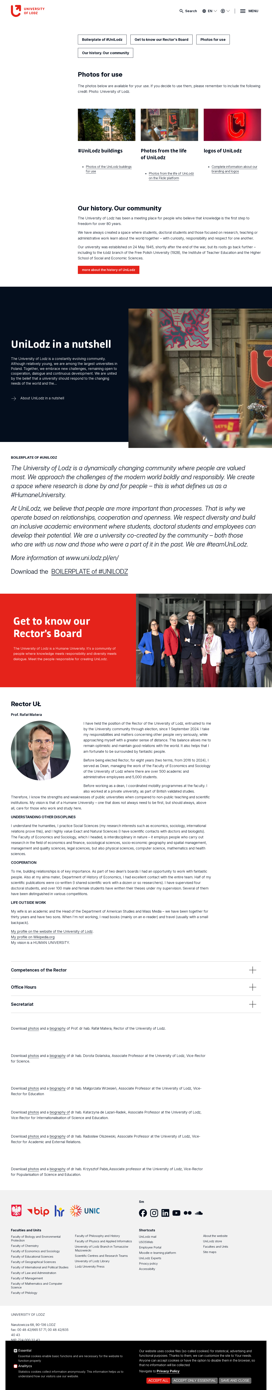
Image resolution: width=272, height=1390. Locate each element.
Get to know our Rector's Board (161, 39)
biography (58, 1028)
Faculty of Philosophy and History (97, 1236)
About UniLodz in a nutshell (42, 398)
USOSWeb (146, 1242)
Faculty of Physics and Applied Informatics (103, 1241)
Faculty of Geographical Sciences (33, 1262)
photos (33, 1028)
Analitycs (25, 1366)
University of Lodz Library (92, 1261)
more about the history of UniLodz (108, 270)
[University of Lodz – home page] (41, 11)
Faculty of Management (27, 1278)
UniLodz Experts (150, 1258)
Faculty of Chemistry (25, 1246)
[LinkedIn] (166, 1213)
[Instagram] (155, 1213)
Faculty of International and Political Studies (39, 1267)
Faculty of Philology (24, 1293)
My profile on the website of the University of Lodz (52, 931)
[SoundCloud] (200, 1213)
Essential (24, 1350)
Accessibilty (147, 1269)
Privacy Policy (168, 1371)
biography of (60, 1112)
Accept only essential (194, 1380)
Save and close (235, 1380)
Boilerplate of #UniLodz (102, 39)
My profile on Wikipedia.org (33, 937)
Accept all (158, 1380)
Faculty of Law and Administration (33, 1273)
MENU (253, 11)
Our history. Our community (105, 53)
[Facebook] (144, 1213)
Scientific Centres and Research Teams (101, 1256)
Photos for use (213, 39)
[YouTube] (178, 1213)
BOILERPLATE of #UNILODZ (89, 571)
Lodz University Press (90, 1266)
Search (191, 11)
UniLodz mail (147, 1236)
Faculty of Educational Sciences (32, 1256)
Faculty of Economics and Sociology (35, 1251)
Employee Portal (150, 1247)
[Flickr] (189, 1213)
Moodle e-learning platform (157, 1253)
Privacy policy (148, 1263)
